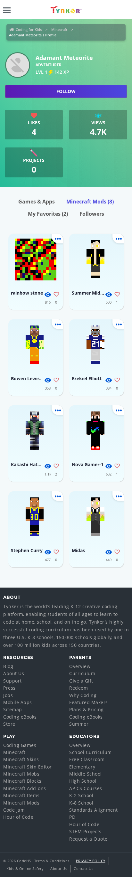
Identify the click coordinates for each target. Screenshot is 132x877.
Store (9, 724)
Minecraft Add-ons (24, 788)
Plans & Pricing (86, 709)
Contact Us (83, 868)
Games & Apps (36, 201)
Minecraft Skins (21, 759)
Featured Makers (88, 702)
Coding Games (19, 745)
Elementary (82, 767)
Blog (8, 666)
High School (82, 781)
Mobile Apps (17, 702)
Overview (79, 666)
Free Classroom (86, 759)
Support (12, 681)
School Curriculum (90, 752)
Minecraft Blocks (22, 781)
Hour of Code (18, 817)
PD (72, 817)
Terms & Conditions (52, 860)
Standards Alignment (93, 810)
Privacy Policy (90, 860)
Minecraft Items (21, 795)
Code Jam (14, 810)
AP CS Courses (85, 788)
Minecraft (59, 29)
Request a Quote (88, 839)
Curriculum (82, 673)
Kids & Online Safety (25, 868)
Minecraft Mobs (21, 774)
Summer (78, 724)
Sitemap (12, 709)
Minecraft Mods (90, 201)
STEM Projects (85, 831)
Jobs (8, 695)
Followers (91, 213)
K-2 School (81, 795)
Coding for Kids (29, 29)
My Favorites (48, 213)
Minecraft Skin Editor (27, 767)
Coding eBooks (20, 717)
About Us (13, 673)
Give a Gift (81, 681)
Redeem (78, 688)
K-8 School (81, 803)
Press (9, 688)
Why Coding (82, 695)
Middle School (85, 774)
